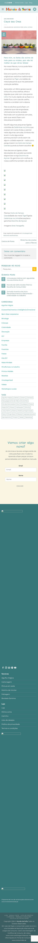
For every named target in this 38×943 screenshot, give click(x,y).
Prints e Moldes (7, 371)
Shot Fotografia (18, 226)
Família (4, 345)
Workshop (28, 417)
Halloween (19, 407)
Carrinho (10, 917)
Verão (21, 417)
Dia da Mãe (15, 401)
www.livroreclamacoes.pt (10, 901)
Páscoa (19, 414)
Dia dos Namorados (8, 404)
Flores (12, 407)
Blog (30, 2)
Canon (23, 397)
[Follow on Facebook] (5, 3)
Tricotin (15, 417)
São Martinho (6, 417)
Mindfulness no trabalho (11, 367)
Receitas (5, 376)
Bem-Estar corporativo (10, 314)
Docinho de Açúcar (19, 221)
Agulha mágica (7, 305)
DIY (3, 336)
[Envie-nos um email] (9, 668)
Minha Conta (19, 2)
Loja (26, 2)
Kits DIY (4, 358)
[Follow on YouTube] (11, 3)
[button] (3, 9)
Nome (21, 475)
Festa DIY (5, 407)
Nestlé (20, 411)
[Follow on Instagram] (7, 3)
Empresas (5, 340)
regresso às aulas (29, 414)
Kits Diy (27, 407)
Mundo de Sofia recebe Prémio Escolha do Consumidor (19, 286)
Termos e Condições (23, 917)
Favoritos (5, 349)
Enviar (20, 486)
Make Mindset (7, 362)
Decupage (5, 401)
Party (4, 414)
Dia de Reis (24, 401)
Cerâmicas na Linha (22, 127)
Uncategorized (9, 19)
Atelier (16, 397)
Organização (28, 411)
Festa (31, 404)
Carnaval (30, 397)
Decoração (5, 332)
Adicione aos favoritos (10, 235)
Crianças (5, 323)
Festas (4, 354)
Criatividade (6, 327)
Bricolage (5, 318)
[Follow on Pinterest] (9, 3)
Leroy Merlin (6, 411)
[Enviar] (34, 269)
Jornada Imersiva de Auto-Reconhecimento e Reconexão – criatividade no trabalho (20, 293)
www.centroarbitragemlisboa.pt (17, 935)
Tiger (17, 79)
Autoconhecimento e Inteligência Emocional (18, 310)
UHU (6, 97)
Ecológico (24, 404)
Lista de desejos (27, 915)
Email (21, 466)
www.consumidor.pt (19, 940)
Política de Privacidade (19, 918)
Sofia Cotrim (28, 27)
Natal (14, 411)
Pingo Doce (11, 414)
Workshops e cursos (9, 389)
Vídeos (4, 384)
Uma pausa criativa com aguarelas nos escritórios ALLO (20, 279)
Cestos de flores (8, 241)
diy (18, 404)
